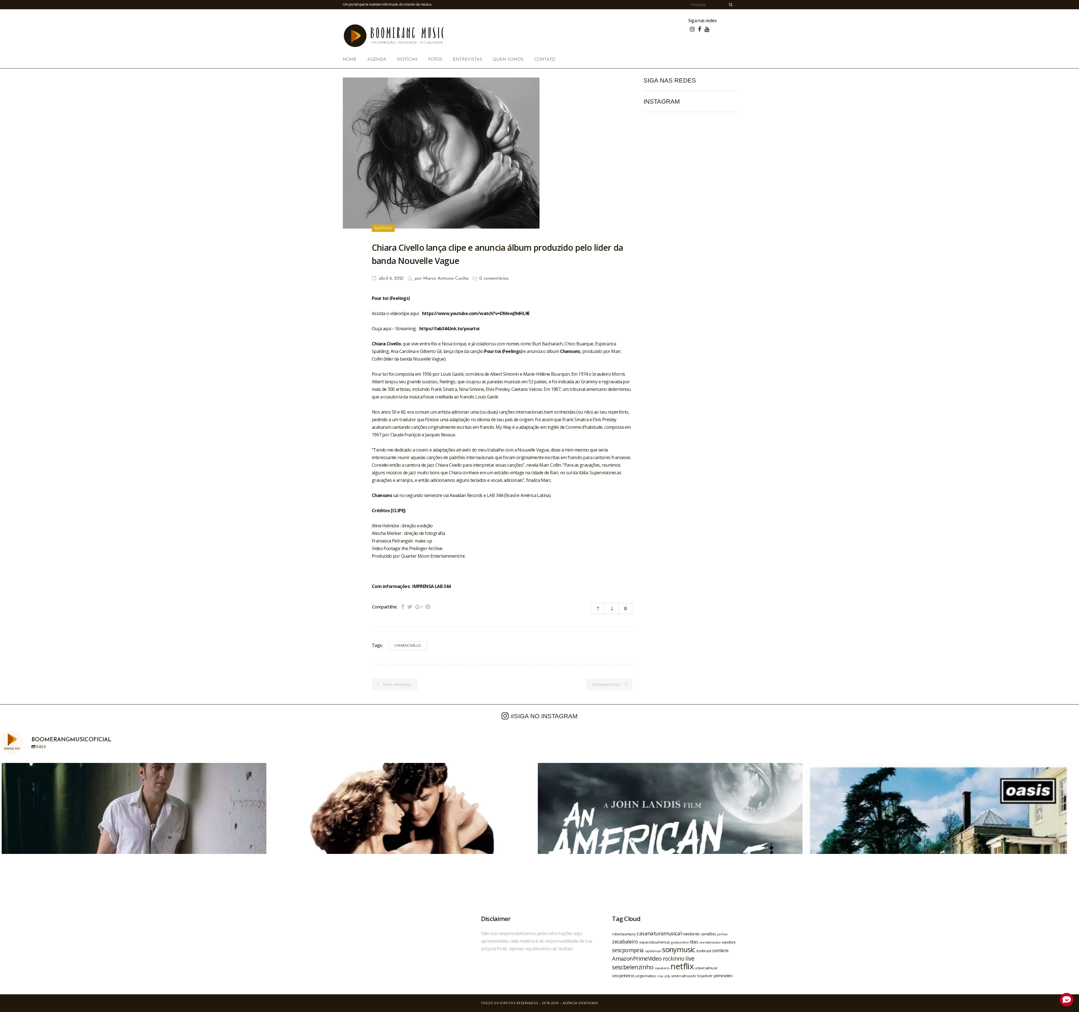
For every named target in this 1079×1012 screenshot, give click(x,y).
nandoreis (691, 933)
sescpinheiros (623, 975)
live (690, 958)
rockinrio (673, 958)
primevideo (723, 975)
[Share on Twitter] (409, 606)
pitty (667, 976)
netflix (682, 966)
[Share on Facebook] (402, 606)
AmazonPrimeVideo (636, 958)
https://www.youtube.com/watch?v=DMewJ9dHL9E (476, 313)
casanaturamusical (659, 933)
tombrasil (704, 950)
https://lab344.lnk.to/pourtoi (449, 328)
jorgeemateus (646, 976)
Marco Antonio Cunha (445, 278)
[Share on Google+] (419, 606)
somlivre (720, 950)
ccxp (660, 976)
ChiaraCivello (407, 645)
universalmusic (706, 967)
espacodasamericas (654, 942)
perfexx (722, 934)
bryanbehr (705, 976)
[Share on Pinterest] (427, 606)
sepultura (729, 942)
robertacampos (624, 933)
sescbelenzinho (633, 967)
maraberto (662, 968)
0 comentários (494, 278)
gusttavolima (679, 942)
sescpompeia (627, 950)
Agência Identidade (580, 1003)
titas (694, 942)
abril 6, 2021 (390, 278)
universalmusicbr (683, 976)
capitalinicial (653, 951)
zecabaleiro (625, 941)
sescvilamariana (709, 942)
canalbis (708, 933)
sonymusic (678, 949)
